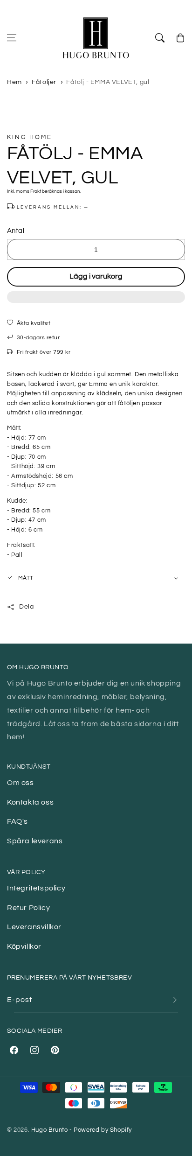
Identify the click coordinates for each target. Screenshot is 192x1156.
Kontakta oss (30, 802)
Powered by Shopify (103, 1130)
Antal (15, 230)
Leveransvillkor (34, 927)
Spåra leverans (34, 841)
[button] (96, 302)
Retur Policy (28, 907)
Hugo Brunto (49, 1130)
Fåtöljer (44, 82)
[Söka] (160, 38)
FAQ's (17, 821)
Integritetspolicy (36, 888)
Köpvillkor (24, 946)
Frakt (35, 191)
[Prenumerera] (175, 1000)
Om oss (20, 782)
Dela (26, 606)
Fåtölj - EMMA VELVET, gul (107, 82)
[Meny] (11, 38)
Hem (14, 82)
